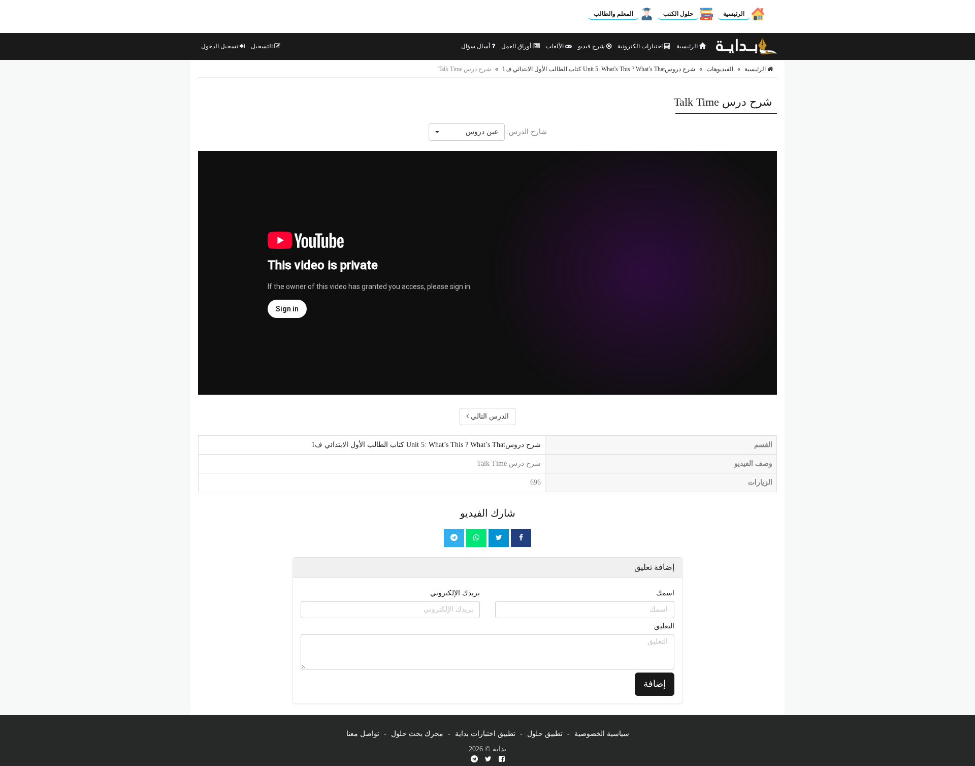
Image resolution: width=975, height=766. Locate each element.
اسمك (665, 593)
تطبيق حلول (545, 734)
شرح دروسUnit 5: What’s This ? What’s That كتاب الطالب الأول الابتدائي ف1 (598, 69)
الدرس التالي (489, 416)
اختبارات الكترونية (641, 46)
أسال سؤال (476, 46)
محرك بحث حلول (417, 734)
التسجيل (262, 46)
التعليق (664, 626)
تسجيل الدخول (220, 46)
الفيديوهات (719, 69)
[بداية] (746, 46)
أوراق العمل (517, 46)
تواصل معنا (362, 734)
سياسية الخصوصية (601, 734)
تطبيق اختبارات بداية (485, 734)
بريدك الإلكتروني (455, 593)
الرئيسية (733, 13)
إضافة (654, 684)
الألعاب (555, 46)
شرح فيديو (592, 46)
